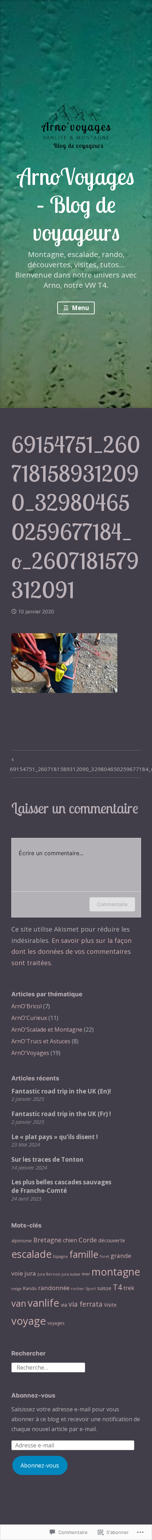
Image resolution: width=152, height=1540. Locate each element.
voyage (28, 1321)
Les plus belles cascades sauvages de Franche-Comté (61, 1186)
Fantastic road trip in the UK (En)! (61, 1091)
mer (86, 1274)
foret (104, 1256)
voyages (56, 1323)
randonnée (54, 1288)
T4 (117, 1287)
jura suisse (71, 1274)
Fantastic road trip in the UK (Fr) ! (61, 1114)
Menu (79, 308)
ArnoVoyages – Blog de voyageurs (76, 204)
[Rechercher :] (48, 1367)
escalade (31, 1254)
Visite (110, 1304)
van (18, 1303)
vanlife (43, 1303)
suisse (104, 1287)
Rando (30, 1288)
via (64, 1304)
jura (30, 1273)
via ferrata (86, 1304)
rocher (77, 1288)
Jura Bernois (48, 1274)
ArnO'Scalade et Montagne (46, 1029)
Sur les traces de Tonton (47, 1159)
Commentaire (112, 904)
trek (128, 1288)
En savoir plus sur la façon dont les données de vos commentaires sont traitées (71, 951)
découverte (111, 1240)
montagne (116, 1271)
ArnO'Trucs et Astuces (40, 1041)
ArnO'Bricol (26, 1006)
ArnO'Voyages (30, 1053)
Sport (91, 1288)
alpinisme (21, 1240)
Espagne (60, 1256)
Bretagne (47, 1239)
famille (83, 1254)
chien (70, 1240)
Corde (87, 1239)
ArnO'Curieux (29, 1018)
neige (16, 1288)
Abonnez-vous (33, 1395)
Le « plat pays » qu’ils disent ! (54, 1137)
